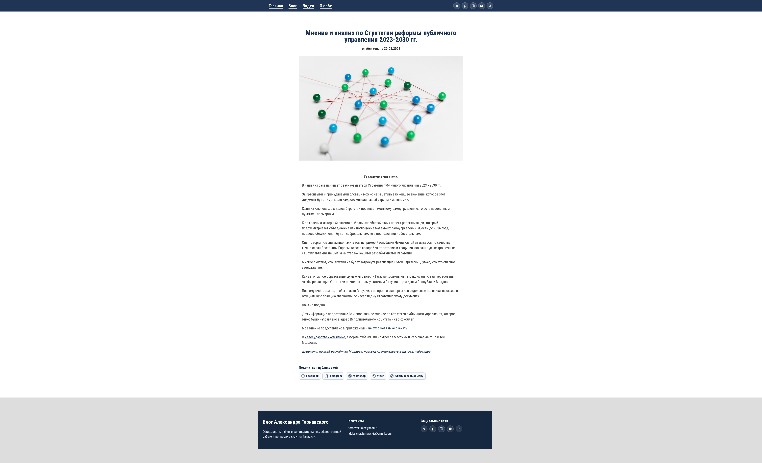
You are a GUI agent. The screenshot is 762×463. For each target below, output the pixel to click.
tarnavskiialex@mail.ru (363, 428)
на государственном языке (325, 337)
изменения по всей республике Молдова (332, 351)
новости (370, 351)
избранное (422, 351)
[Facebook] (465, 5)
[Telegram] (456, 5)
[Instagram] (473, 5)
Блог (293, 5)
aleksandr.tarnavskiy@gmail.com (370, 433)
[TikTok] (490, 5)
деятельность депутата (395, 351)
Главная (276, 5)
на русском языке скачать (387, 328)
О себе (326, 5)
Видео (308, 5)
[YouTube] (481, 5)
